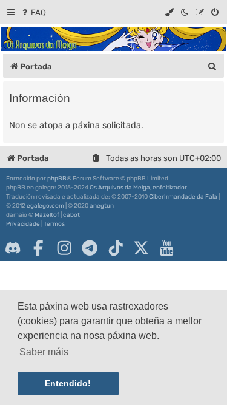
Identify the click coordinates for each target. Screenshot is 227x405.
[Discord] (13, 248)
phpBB (57, 178)
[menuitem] (33, 12)
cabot (71, 215)
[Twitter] (141, 248)
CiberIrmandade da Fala (183, 196)
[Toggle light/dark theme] (185, 12)
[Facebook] (38, 248)
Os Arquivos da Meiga (120, 187)
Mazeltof (47, 215)
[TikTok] (115, 248)
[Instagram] (64, 248)
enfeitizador (170, 187)
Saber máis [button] (43, 352)
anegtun (102, 205)
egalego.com (45, 205)
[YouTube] (166, 248)
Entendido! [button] (68, 383)
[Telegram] (89, 248)
